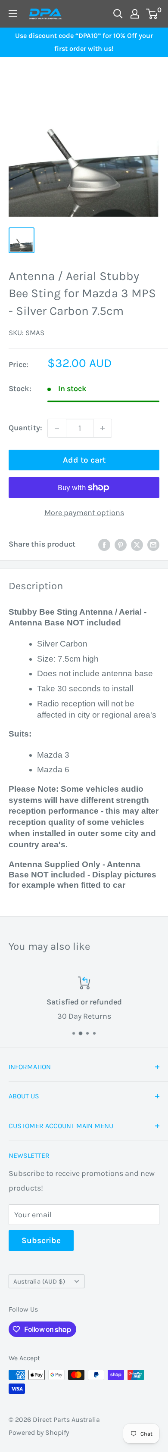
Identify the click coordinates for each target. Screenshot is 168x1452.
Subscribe (41, 1240)
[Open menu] (13, 13)
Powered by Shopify (39, 1432)
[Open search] (118, 14)
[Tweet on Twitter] (137, 544)
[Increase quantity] (102, 428)
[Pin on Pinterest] (121, 544)
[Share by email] (153, 544)
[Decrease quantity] (57, 428)
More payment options (84, 512)
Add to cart (84, 460)
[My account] (135, 14)
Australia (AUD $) (39, 1281)
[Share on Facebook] (104, 544)
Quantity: (25, 427)
